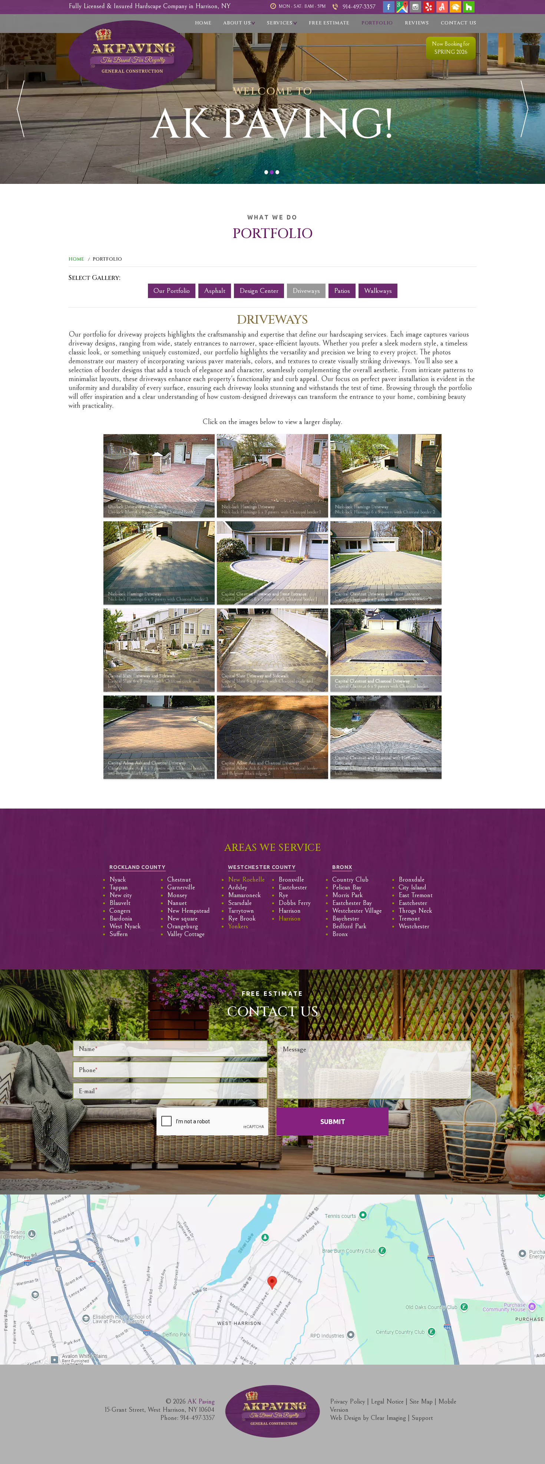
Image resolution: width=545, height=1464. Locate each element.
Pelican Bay (346, 887)
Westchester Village (357, 911)
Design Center (259, 291)
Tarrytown (241, 911)
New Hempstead (188, 911)
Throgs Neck (415, 911)
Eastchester (292, 887)
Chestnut (179, 879)
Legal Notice (387, 1401)
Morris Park (347, 895)
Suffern (118, 934)
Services (279, 23)
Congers (120, 911)
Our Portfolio (171, 291)
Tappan (118, 887)
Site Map (421, 1401)
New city (120, 895)
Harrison (289, 911)
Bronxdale (412, 879)
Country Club (350, 879)
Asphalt (214, 291)
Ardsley (237, 887)
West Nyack (125, 926)
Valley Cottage (186, 934)
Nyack (117, 879)
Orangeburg (182, 926)
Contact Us (459, 23)
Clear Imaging (388, 1418)
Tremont (409, 918)
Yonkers (238, 926)
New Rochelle (246, 879)
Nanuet (177, 903)
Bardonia (120, 918)
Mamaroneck (244, 895)
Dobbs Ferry (294, 903)
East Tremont (416, 895)
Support (422, 1418)
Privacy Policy (347, 1401)
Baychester (345, 918)
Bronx (340, 934)
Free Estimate (329, 23)
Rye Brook (241, 918)
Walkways (378, 291)
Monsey (177, 895)
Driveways (306, 291)
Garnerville (181, 887)
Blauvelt (120, 903)
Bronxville (291, 879)
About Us (237, 23)
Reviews (417, 23)
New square (182, 918)
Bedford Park (349, 926)
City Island (412, 887)
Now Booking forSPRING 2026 (451, 48)
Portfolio (377, 23)
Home (203, 23)
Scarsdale (240, 903)
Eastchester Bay (352, 903)
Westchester (414, 926)
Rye (283, 895)
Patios (342, 291)
